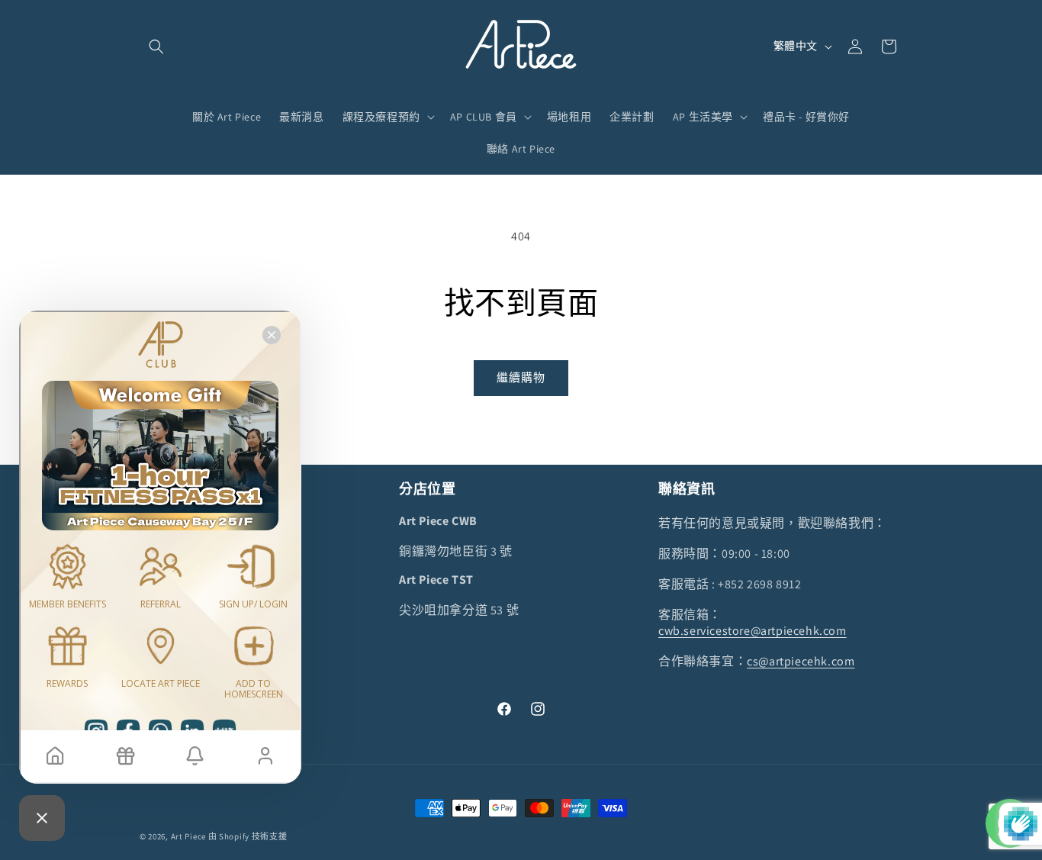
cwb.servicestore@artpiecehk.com (752, 631)
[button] (156, 46)
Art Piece (188, 836)
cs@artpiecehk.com (800, 661)
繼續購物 (521, 377)
